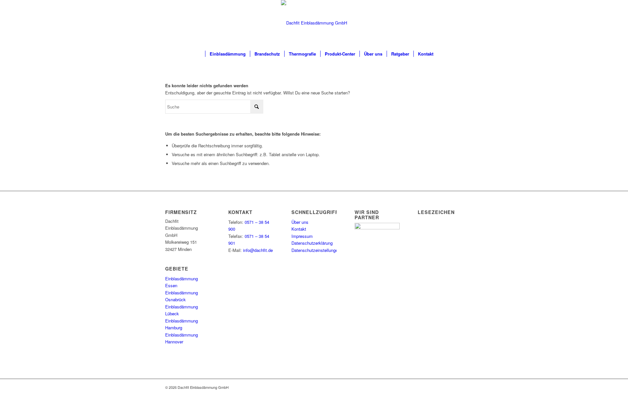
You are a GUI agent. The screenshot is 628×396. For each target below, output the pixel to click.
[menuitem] (197, 54)
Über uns (299, 222)
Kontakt (298, 229)
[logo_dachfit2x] (314, 23)
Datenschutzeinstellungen (315, 250)
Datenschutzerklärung (312, 243)
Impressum (302, 236)
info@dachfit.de (258, 250)
